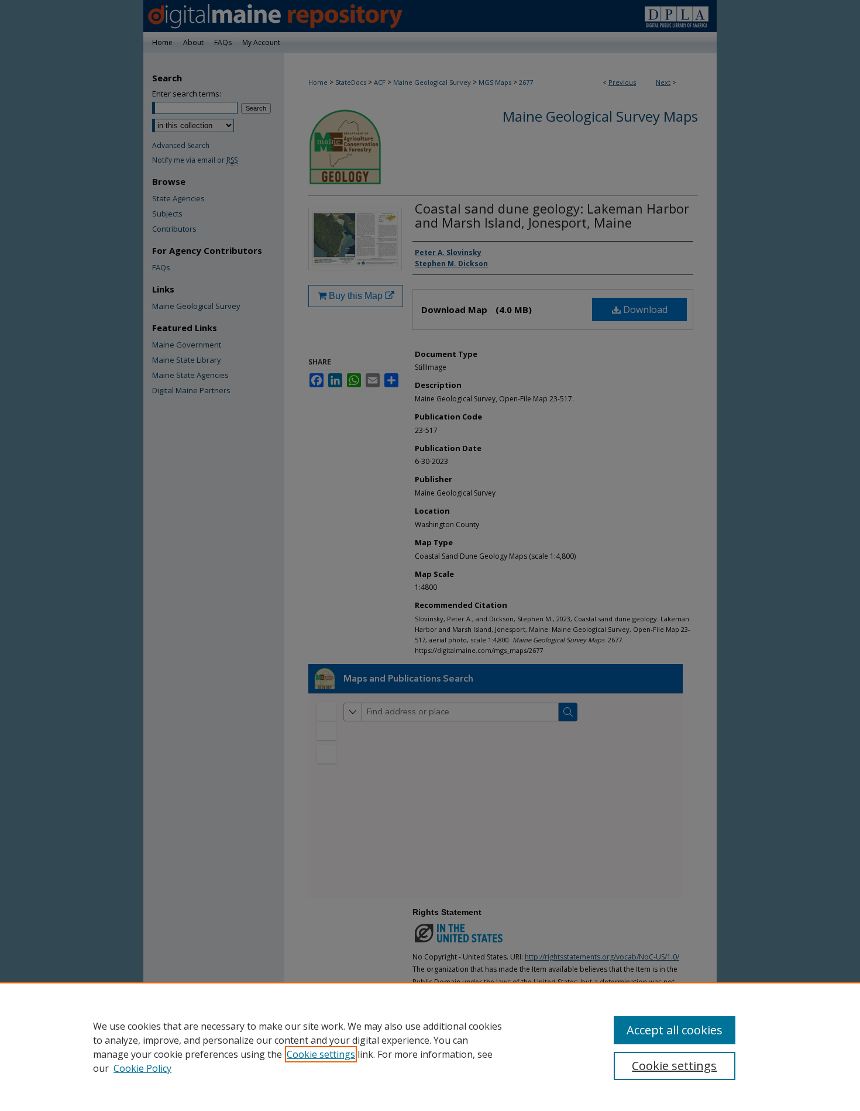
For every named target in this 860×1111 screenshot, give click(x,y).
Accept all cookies (675, 1030)
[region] (430, 1046)
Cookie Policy (142, 1068)
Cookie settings (321, 1054)
